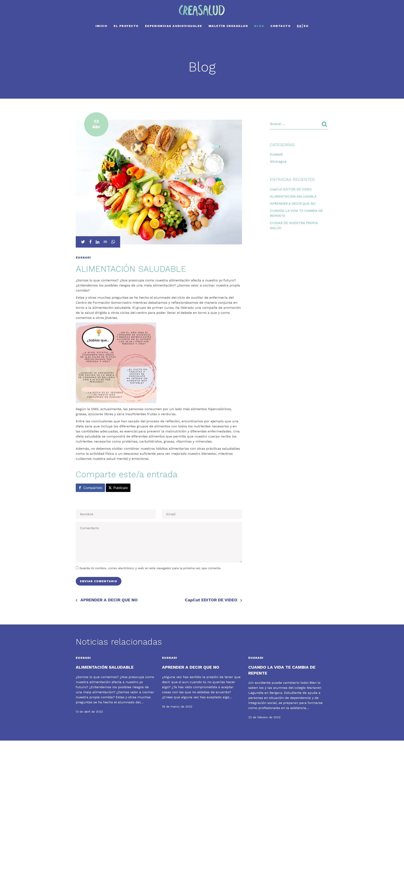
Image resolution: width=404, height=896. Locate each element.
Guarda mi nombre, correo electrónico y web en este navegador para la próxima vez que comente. (150, 568)
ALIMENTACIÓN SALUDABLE (293, 196)
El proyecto (126, 26)
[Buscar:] (299, 124)
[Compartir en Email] (105, 241)
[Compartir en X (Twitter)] (83, 241)
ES (299, 26)
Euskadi (276, 154)
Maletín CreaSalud (228, 26)
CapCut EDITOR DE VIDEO (211, 599)
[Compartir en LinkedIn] (97, 241)
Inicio (101, 26)
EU (306, 26)
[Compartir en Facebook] (90, 241)
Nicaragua (278, 161)
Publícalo (120, 488)
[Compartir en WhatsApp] (113, 241)
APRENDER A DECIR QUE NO (109, 599)
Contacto (280, 26)
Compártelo (92, 488)
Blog (259, 26)
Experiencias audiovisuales (173, 26)
